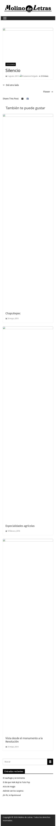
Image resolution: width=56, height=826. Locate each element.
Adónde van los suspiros (13, 791)
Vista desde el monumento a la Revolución (24, 739)
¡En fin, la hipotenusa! (12, 795)
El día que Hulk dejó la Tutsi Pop (16, 782)
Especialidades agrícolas (20, 526)
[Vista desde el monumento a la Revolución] (28, 540)
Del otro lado (12, 85)
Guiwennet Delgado (30, 76)
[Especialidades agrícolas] (28, 328)
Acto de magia (9, 786)
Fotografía (11, 64)
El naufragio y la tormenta (14, 778)
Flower (46, 91)
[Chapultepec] (28, 115)
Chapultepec (13, 313)
